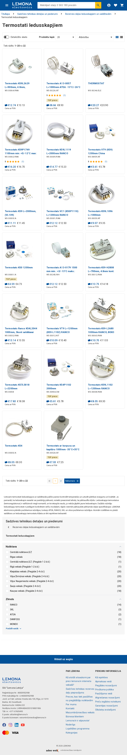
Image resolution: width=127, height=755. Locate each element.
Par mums (71, 704)
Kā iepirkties (101, 677)
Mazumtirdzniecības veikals (80, 712)
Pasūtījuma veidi (103, 693)
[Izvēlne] (7, 5)
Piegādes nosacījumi (106, 685)
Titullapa (5, 14)
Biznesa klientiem (75, 716)
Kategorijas (72, 732)
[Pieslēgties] (109, 5)
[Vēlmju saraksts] (115, 5)
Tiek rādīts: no (14, 46)
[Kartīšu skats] (117, 37)
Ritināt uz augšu (63, 659)
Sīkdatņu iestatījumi (105, 709)
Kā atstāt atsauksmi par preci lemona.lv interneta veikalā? (78, 681)
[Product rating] (55, 95)
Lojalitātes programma (77, 728)
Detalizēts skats (19, 37)
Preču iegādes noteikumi (108, 701)
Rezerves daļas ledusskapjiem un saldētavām (88, 14)
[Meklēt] (98, 5)
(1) (64, 95)
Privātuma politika (104, 689)
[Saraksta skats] (121, 37)
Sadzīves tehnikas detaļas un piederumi (37, 14)
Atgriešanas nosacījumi (107, 697)
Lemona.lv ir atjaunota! (77, 720)
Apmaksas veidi (103, 681)
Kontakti (70, 708)
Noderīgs (70, 724)
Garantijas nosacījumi (106, 705)
